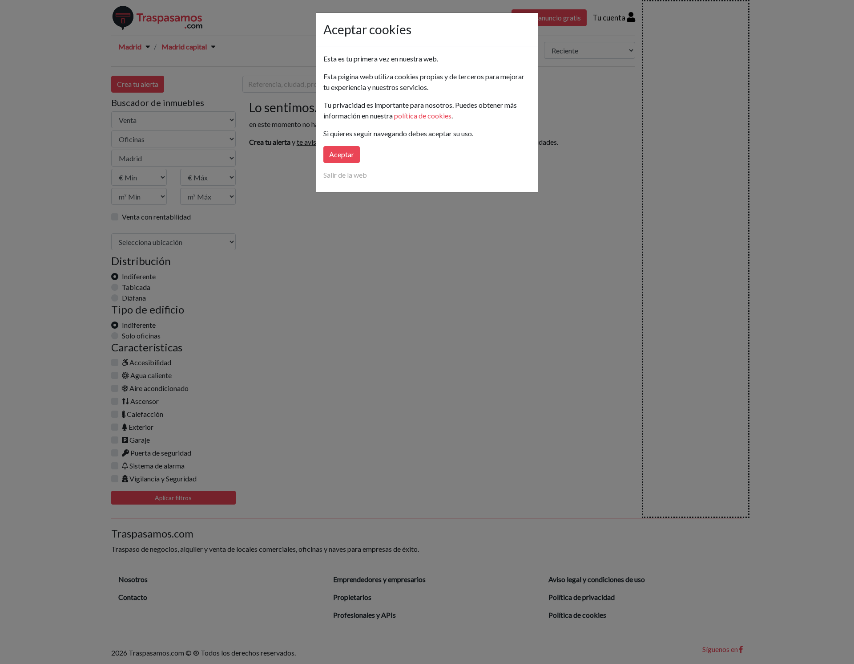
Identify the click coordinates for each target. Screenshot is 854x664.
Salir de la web (345, 175)
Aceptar (341, 154)
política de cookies (422, 115)
